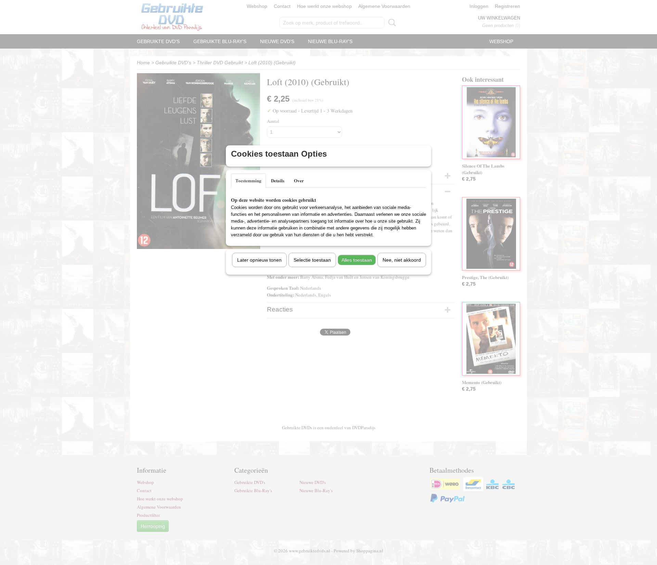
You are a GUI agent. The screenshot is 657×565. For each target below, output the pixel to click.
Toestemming (248, 180)
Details (277, 180)
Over (299, 180)
